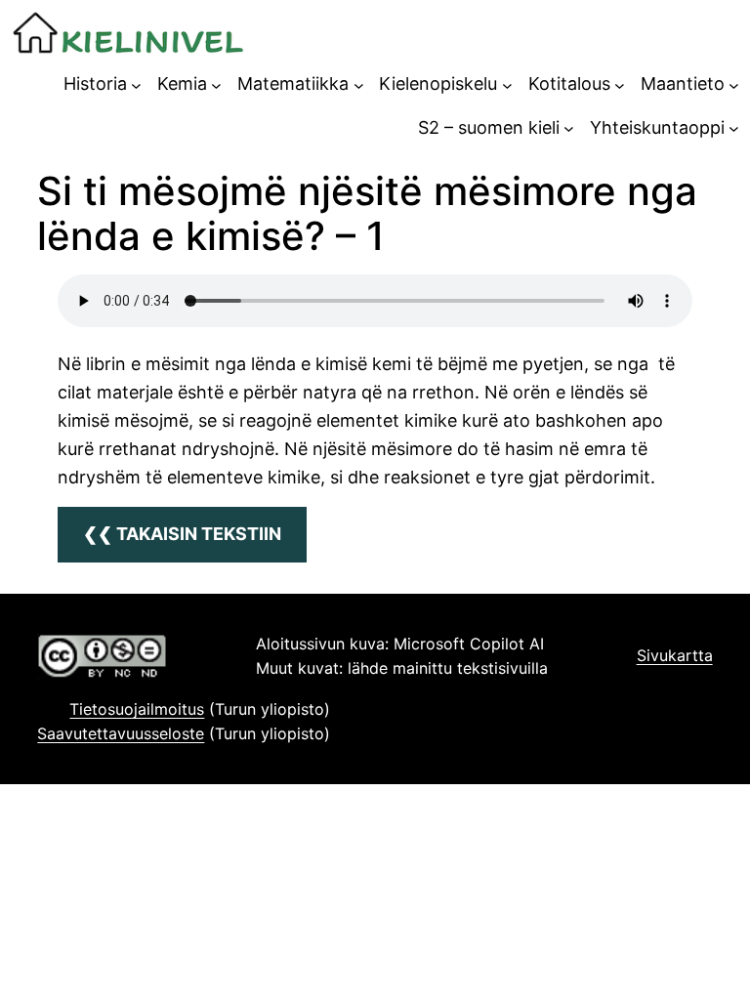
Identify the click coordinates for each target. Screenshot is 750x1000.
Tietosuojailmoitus (136, 709)
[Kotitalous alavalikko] (619, 84)
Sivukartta (675, 655)
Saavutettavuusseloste (120, 733)
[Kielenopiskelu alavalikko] (507, 84)
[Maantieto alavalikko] (734, 84)
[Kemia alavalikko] (216, 84)
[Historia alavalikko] (136, 84)
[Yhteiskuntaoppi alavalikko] (734, 128)
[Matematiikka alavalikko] (359, 84)
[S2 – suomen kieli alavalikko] (568, 128)
